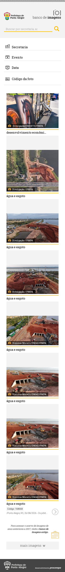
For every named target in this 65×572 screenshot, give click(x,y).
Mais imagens (30, 545)
